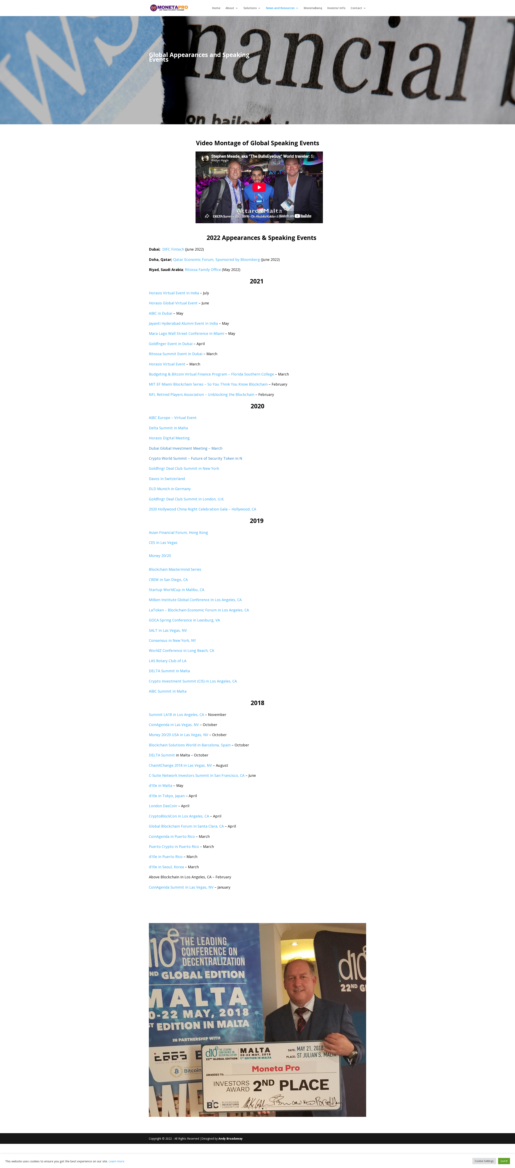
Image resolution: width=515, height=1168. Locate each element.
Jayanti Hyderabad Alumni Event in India (183, 323)
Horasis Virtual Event (167, 364)
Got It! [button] (504, 1161)
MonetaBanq (313, 8)
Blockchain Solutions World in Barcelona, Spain (190, 745)
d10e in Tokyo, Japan (167, 795)
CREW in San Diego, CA (168, 579)
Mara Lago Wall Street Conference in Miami (186, 333)
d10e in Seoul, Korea (166, 866)
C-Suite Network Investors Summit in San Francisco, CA (196, 775)
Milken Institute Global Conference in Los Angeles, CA (195, 599)
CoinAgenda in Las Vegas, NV (174, 724)
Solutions (250, 8)
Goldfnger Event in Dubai (171, 343)
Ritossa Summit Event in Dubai (175, 353)
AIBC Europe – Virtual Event (173, 417)
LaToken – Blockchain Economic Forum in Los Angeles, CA (199, 610)
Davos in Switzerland (167, 478)
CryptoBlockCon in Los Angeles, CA (179, 816)
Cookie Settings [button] (484, 1161)
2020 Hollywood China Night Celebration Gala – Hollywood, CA (202, 509)
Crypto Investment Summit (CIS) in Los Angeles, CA (193, 681)
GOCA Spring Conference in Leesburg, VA (184, 620)
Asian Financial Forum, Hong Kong (178, 532)
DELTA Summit (162, 755)
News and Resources (280, 8)
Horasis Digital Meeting (169, 438)
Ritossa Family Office (203, 269)
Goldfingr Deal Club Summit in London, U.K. (186, 499)
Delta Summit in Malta (168, 427)
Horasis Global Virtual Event (173, 303)
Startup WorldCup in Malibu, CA (176, 589)
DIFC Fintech (173, 249)
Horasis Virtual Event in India (174, 292)
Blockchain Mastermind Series (175, 569)
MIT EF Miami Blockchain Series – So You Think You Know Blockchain (208, 384)
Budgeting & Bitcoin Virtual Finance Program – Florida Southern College (211, 374)
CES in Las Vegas (163, 542)
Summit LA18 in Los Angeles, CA (176, 714)
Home (216, 8)
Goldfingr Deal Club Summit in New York (184, 468)
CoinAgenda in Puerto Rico (172, 836)
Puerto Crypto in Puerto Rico (174, 846)
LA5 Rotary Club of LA (167, 660)
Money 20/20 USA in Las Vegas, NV (178, 734)
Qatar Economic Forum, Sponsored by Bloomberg (216, 259)
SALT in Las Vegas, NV (168, 630)
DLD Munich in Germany (170, 488)
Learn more (116, 1161)
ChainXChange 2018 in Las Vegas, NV (180, 765)
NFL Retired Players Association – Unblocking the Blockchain (201, 394)
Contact (356, 8)
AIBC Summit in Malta (167, 691)
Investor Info (336, 8)
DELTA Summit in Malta (169, 670)
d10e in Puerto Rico (165, 856)
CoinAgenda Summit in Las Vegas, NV (181, 887)
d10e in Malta (160, 785)
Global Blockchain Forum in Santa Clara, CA (186, 826)
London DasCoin (163, 805)
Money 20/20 (160, 555)
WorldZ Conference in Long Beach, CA (181, 650)
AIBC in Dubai (160, 313)
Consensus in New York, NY (172, 640)
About (230, 8)
